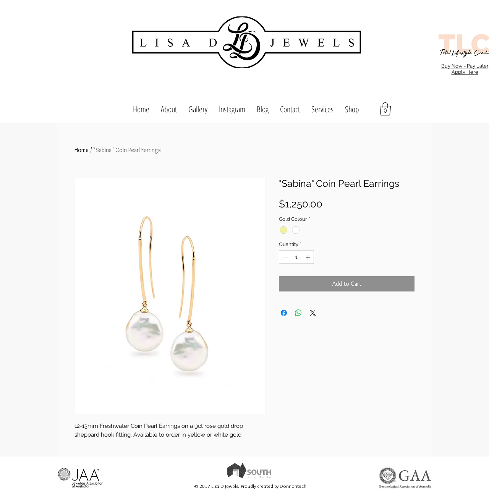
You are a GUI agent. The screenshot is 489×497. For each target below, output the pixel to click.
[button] (385, 109)
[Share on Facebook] (283, 312)
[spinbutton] (296, 257)
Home (81, 150)
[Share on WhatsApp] (298, 312)
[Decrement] (284, 257)
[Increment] (308, 257)
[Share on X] (312, 312)
